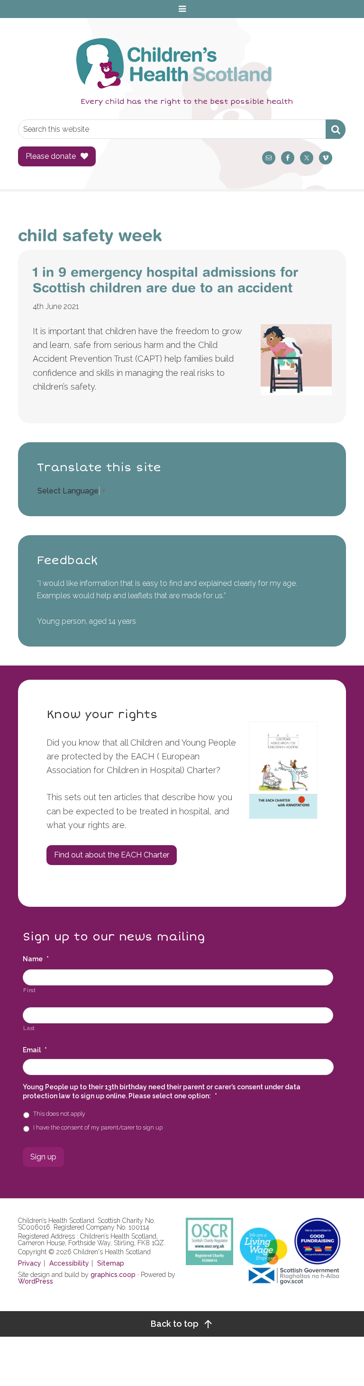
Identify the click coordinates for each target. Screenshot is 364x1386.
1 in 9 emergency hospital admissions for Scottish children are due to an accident (165, 280)
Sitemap (110, 1263)
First (29, 990)
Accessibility (69, 1263)
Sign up (43, 1156)
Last (29, 1028)
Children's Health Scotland (172, 63)
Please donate (51, 156)
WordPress (35, 1281)
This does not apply (59, 1113)
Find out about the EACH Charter (111, 854)
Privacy (29, 1263)
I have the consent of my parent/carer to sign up (98, 1127)
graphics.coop (113, 1274)
